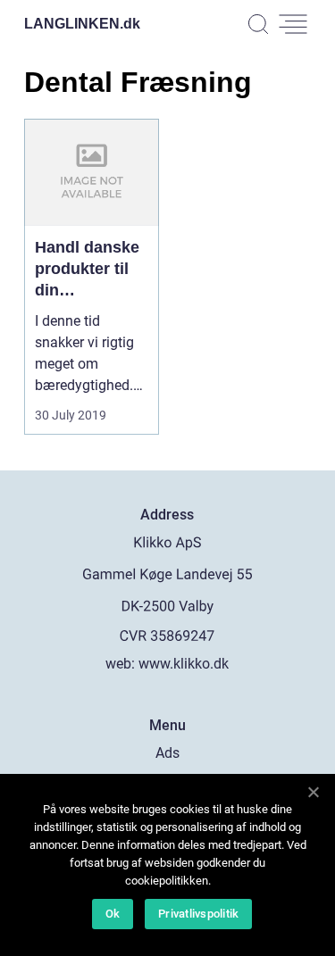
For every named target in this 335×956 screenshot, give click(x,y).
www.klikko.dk (183, 663)
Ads (167, 752)
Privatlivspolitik (198, 913)
